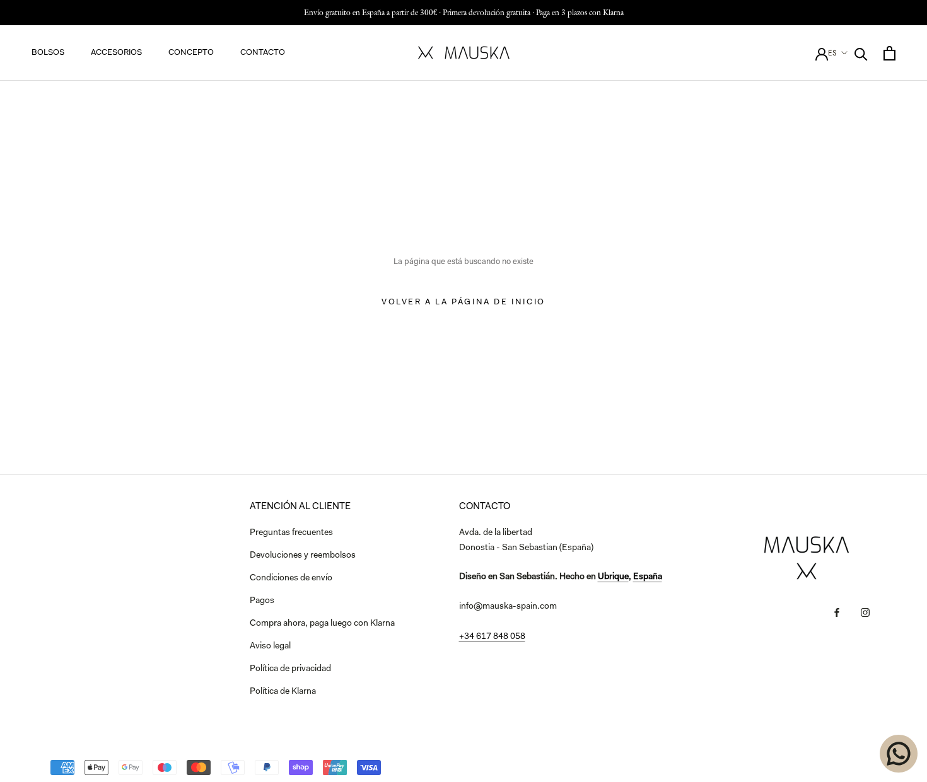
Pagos (262, 601)
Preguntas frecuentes (291, 533)
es (832, 53)
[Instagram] (865, 612)
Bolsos (48, 53)
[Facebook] (836, 612)
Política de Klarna (283, 691)
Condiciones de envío (291, 578)
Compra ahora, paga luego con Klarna (322, 623)
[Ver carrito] (889, 53)
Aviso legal (270, 646)
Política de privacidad (290, 669)
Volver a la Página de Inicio (463, 302)
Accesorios (116, 53)
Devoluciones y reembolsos (303, 555)
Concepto (191, 53)
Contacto (262, 53)
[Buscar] (861, 53)
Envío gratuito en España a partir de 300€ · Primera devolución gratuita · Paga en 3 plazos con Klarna (464, 12)
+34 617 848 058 (492, 637)
